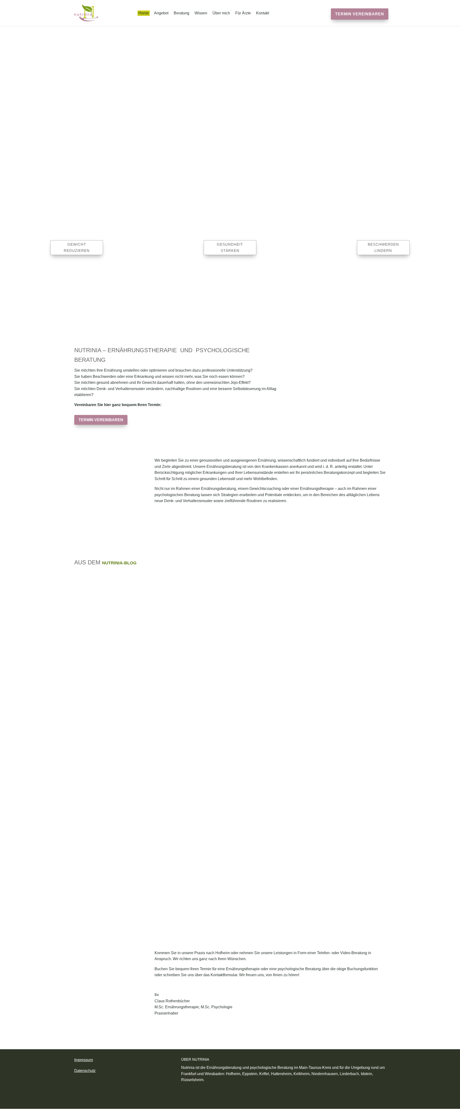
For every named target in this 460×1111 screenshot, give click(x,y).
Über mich (221, 13)
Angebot (161, 13)
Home (143, 13)
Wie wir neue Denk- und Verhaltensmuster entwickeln (152, 608)
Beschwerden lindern (383, 247)
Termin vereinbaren (359, 14)
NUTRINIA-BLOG (119, 563)
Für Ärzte (243, 13)
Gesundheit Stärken (230, 247)
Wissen (201, 13)
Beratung (181, 13)
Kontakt (262, 13)
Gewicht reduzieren (77, 247)
